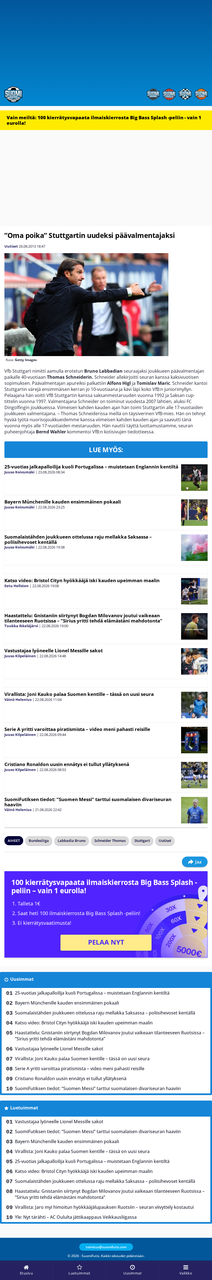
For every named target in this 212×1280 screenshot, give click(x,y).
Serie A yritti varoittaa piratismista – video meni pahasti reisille (77, 729)
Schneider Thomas (110, 840)
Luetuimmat (24, 1108)
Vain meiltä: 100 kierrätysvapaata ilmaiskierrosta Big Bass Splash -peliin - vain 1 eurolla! (104, 120)
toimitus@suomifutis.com (106, 1247)
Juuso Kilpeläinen (20, 655)
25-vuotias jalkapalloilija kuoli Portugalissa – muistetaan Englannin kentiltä (91, 466)
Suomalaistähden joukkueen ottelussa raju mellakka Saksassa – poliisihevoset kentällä (78, 539)
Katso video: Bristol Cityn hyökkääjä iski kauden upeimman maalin (82, 580)
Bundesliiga (39, 840)
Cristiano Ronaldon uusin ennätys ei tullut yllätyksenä (66, 764)
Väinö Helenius (17, 699)
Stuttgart (142, 840)
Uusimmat (22, 979)
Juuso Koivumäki (19, 472)
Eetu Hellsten (16, 585)
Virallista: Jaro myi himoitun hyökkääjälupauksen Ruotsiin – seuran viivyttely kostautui (104, 1207)
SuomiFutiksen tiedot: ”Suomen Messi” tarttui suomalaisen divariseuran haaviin (87, 802)
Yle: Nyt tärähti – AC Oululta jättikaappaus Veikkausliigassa (76, 1217)
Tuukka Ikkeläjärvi (21, 625)
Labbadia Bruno (72, 840)
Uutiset (11, 246)
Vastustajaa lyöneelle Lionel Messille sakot (53, 650)
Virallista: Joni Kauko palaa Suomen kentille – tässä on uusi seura (79, 694)
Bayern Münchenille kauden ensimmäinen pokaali (62, 502)
